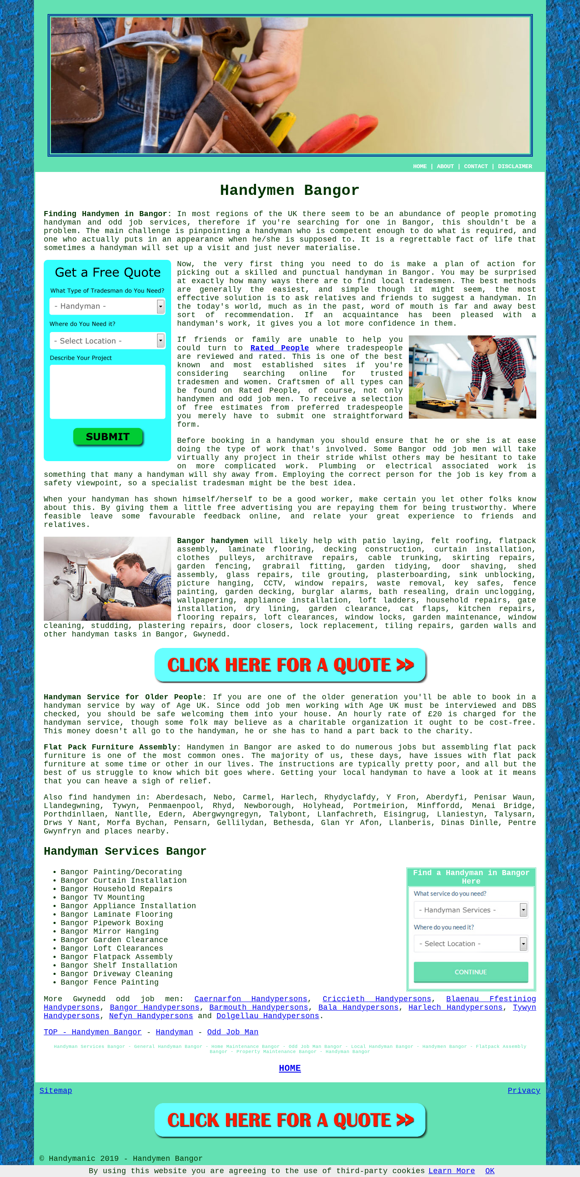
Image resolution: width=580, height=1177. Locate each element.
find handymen (99, 797)
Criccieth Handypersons (377, 999)
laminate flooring (269, 549)
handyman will (130, 248)
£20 (435, 714)
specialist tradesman (198, 483)
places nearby (134, 831)
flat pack (514, 756)
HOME (420, 166)
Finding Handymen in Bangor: (108, 214)
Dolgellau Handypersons (268, 1016)
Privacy (524, 1091)
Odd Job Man (233, 1032)
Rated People (280, 348)
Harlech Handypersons (455, 1007)
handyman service (82, 705)
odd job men (147, 999)
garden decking (258, 592)
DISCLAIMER (515, 166)
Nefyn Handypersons (151, 1016)
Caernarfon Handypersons (251, 999)
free (226, 508)
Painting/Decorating (137, 872)
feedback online (240, 516)
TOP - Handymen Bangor (93, 1032)
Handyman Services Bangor (125, 851)
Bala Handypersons (358, 1007)
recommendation (257, 315)
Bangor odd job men (442, 449)
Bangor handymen (212, 541)
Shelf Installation (135, 965)
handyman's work (212, 323)
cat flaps (422, 609)
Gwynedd (209, 634)
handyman (62, 222)
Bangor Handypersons (155, 1007)
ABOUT (445, 166)
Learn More (451, 1171)
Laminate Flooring (133, 914)
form (186, 424)
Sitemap (55, 1091)
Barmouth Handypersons (258, 1007)
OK (490, 1171)
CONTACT (476, 166)
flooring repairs (215, 617)
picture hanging (214, 583)
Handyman (174, 1032)
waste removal (409, 583)
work (507, 466)
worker (335, 499)
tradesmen (430, 281)
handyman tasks (104, 634)
